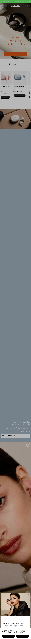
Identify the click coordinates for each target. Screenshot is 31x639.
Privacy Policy (19, 633)
